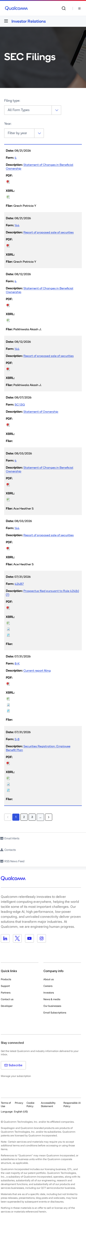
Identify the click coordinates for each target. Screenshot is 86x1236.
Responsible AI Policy (72, 1104)
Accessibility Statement (48, 1104)
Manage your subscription (16, 1076)
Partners (5, 992)
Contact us (7, 999)
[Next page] (48, 817)
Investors (48, 992)
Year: (7, 124)
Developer (7, 1006)
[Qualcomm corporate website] (16, 8)
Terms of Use (6, 1104)
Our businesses (52, 1006)
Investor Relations (28, 21)
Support (5, 986)
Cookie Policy (30, 1104)
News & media (51, 999)
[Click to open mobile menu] (6, 21)
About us (48, 979)
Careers (47, 986)
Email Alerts (11, 838)
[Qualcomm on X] (17, 938)
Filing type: (12, 101)
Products (6, 979)
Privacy (19, 1102)
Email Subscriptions (54, 1012)
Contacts (10, 849)
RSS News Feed (14, 861)
